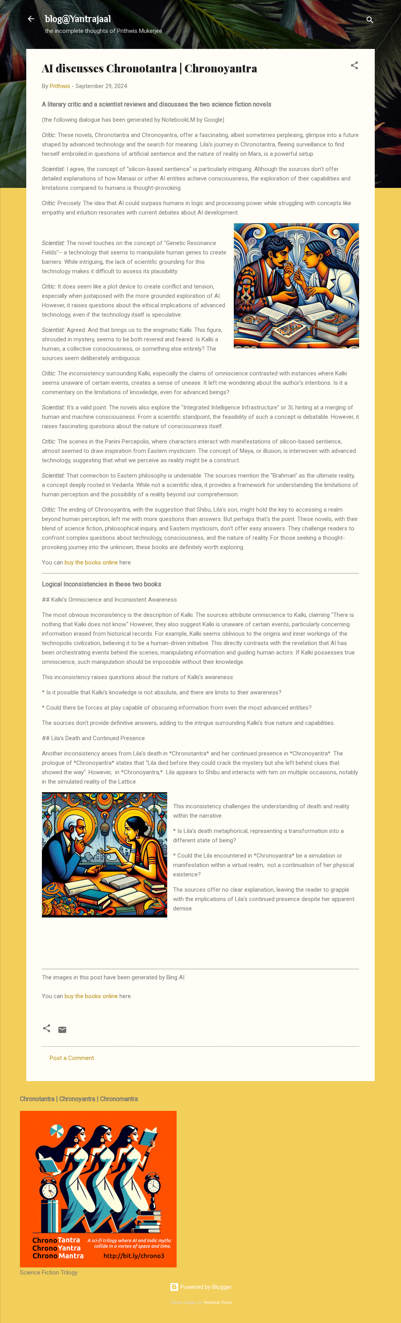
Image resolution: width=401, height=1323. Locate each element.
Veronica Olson (218, 1302)
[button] (354, 67)
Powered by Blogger (205, 1287)
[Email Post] (62, 1032)
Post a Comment (72, 1058)
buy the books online (91, 562)
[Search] (370, 21)
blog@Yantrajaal (78, 18)
